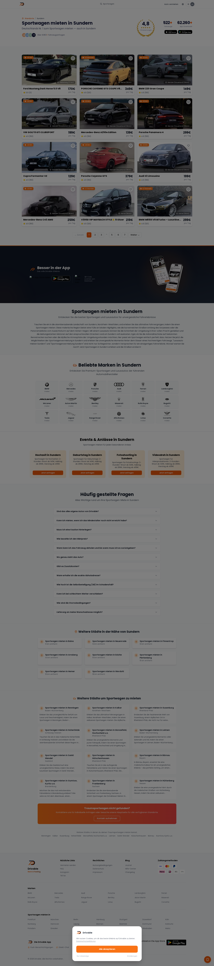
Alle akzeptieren (107, 949)
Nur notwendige (83, 956)
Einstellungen (132, 956)
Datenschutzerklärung (85, 941)
